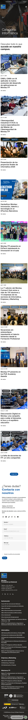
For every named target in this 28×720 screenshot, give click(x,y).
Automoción (6, 307)
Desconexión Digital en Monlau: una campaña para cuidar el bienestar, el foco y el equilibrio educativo (11, 418)
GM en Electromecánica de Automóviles (11, 610)
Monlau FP (5, 58)
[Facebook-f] (12, 517)
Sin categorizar (7, 396)
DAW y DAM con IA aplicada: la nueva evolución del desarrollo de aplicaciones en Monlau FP (11, 83)
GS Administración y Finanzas (8, 665)
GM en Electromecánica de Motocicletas (11, 612)
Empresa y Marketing (8, 265)
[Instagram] (3, 517)
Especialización (7, 55)
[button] (26, 6)
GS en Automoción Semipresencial (10, 617)
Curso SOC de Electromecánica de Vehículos (12, 606)
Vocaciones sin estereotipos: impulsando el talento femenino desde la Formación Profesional (10, 334)
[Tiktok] (9, 517)
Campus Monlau (9, 1)
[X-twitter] (15, 517)
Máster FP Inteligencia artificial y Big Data (11, 680)
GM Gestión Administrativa (8, 660)
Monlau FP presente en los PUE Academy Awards (11, 374)
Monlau (13, 393)
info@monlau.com (10, 507)
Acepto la (12, 554)
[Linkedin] (6, 517)
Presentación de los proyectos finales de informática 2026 (9, 165)
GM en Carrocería (5, 608)
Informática (16, 55)
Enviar (4, 557)
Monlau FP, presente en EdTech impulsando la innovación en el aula (11, 248)
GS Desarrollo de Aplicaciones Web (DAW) (11, 635)
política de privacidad (14, 554)
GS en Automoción (6, 615)
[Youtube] (18, 517)
